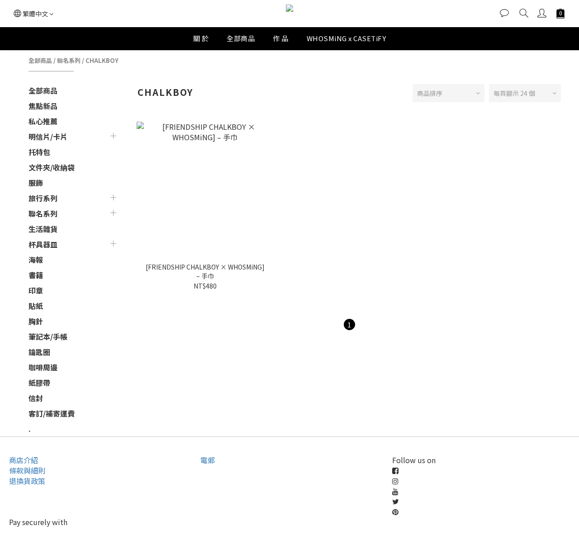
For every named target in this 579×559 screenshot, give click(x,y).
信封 (35, 398)
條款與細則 (27, 470)
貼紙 (35, 305)
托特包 (39, 152)
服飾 (35, 182)
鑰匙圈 (39, 351)
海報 (35, 259)
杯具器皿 (42, 244)
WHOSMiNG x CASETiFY (346, 38)
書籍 (35, 275)
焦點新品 (42, 105)
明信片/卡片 (47, 136)
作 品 (281, 38)
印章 (35, 290)
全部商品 (241, 38)
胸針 (35, 321)
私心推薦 (42, 121)
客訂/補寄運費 (51, 413)
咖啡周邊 (42, 367)
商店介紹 (23, 460)
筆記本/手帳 (47, 336)
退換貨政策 (27, 480)
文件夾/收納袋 (51, 167)
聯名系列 (69, 60)
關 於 (201, 38)
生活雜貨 (42, 228)
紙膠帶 (39, 382)
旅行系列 (42, 198)
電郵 (207, 460)
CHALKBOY (102, 60)
